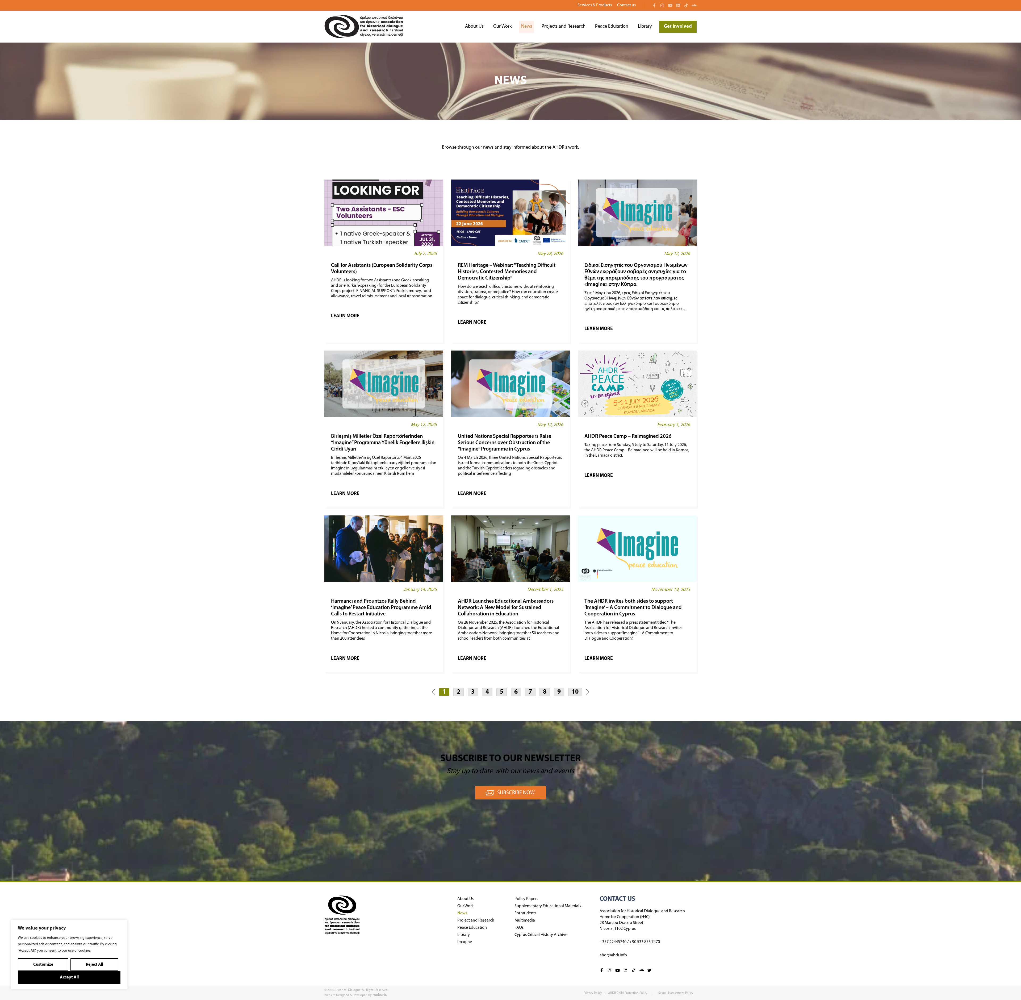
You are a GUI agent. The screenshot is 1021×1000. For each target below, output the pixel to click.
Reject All (94, 964)
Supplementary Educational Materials (547, 906)
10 (575, 691)
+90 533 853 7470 (644, 942)
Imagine (464, 942)
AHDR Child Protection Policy (628, 993)
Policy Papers (526, 899)
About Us (474, 26)
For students (525, 913)
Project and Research (475, 920)
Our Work (502, 26)
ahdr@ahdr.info (613, 955)
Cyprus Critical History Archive (540, 935)
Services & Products (595, 5)
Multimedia (524, 920)
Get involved (678, 26)
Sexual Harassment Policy (675, 993)
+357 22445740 (613, 942)
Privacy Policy (593, 993)
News (526, 26)
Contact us (626, 5)
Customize (43, 964)
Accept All (69, 977)
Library (645, 26)
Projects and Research (563, 26)
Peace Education (611, 26)
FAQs (519, 928)
